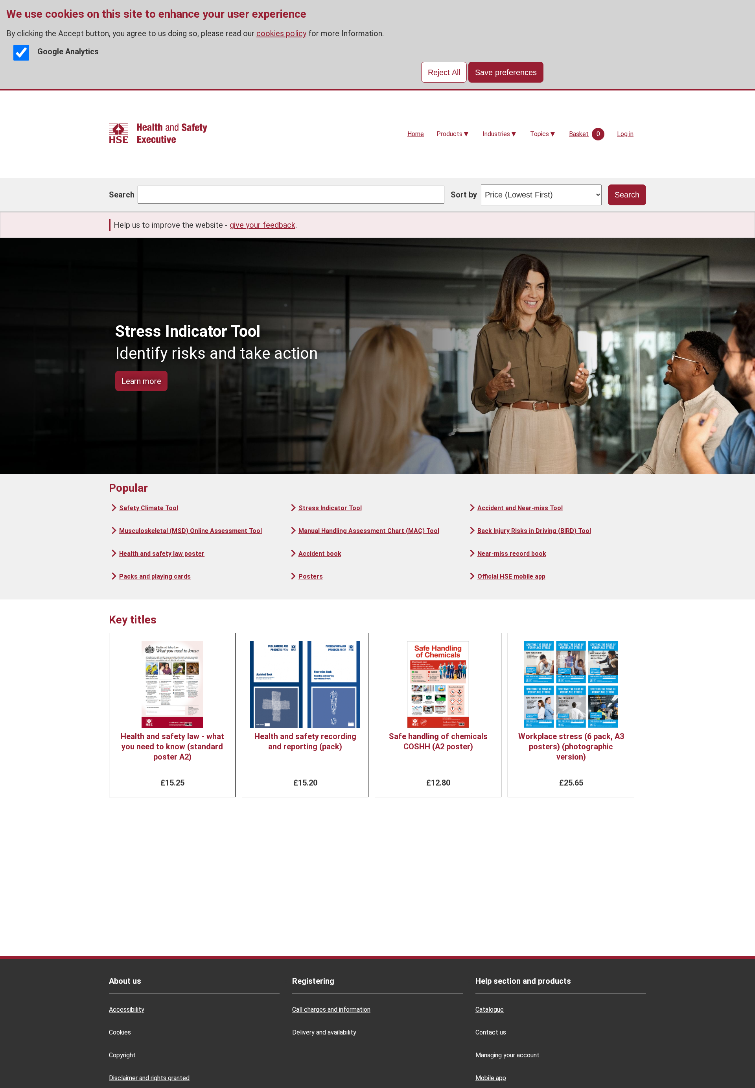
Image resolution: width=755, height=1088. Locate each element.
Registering (313, 981)
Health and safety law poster (161, 553)
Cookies (120, 1032)
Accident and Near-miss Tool (520, 508)
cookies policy (281, 33)
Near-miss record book (511, 553)
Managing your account (507, 1055)
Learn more (141, 381)
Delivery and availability (324, 1032)
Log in (625, 134)
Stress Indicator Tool (329, 508)
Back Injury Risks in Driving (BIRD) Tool (534, 531)
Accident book (319, 553)
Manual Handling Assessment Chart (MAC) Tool (368, 531)
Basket (579, 134)
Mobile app (490, 1078)
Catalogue (489, 1009)
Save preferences (506, 72)
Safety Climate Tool (148, 508)
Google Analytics (68, 51)
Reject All (444, 72)
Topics (539, 134)
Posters (310, 576)
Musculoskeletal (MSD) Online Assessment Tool (190, 531)
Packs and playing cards (155, 576)
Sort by (464, 194)
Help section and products (523, 981)
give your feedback (262, 225)
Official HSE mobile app (511, 576)
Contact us (490, 1032)
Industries (496, 134)
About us (125, 981)
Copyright (122, 1055)
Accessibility (126, 1009)
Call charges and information (331, 1009)
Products (449, 134)
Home (415, 134)
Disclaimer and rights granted (149, 1078)
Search (121, 194)
